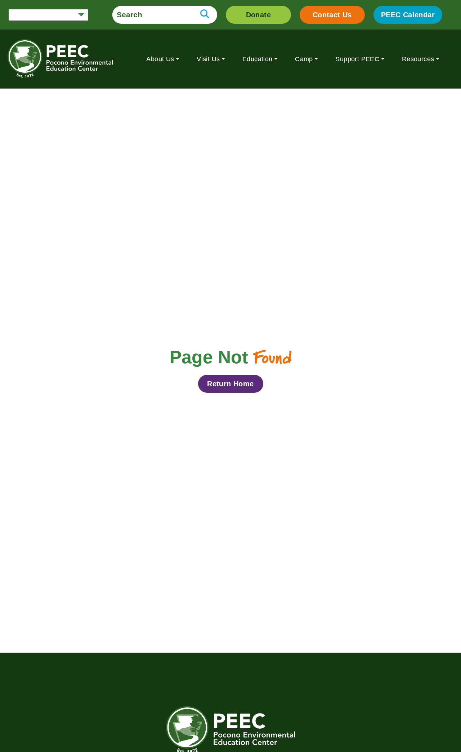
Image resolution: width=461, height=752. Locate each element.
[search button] (204, 14)
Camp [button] (304, 59)
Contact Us (332, 15)
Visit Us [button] (208, 59)
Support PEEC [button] (357, 59)
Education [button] (257, 59)
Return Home (230, 384)
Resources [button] (418, 59)
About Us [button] (160, 59)
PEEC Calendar (408, 15)
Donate (258, 15)
